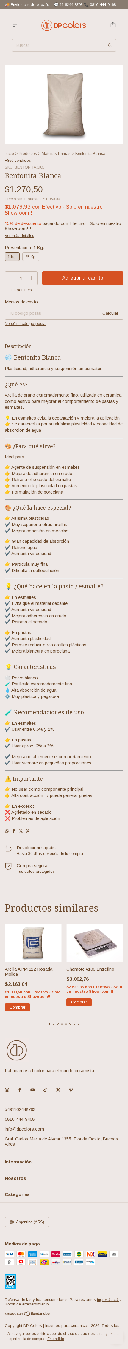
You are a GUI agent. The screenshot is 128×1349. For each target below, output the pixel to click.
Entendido (55, 1339)
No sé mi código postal (25, 323)
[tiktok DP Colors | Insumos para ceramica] (45, 1089)
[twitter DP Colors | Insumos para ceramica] (58, 1089)
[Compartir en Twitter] (20, 831)
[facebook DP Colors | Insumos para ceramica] (20, 1089)
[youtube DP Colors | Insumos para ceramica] (32, 1089)
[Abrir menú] (15, 25)
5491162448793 (20, 1109)
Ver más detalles (19, 235)
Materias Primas (56, 153)
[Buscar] (110, 45)
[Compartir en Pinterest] (27, 831)
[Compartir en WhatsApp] (7, 831)
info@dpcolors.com (24, 1128)
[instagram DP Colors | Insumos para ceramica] (7, 1089)
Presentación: (24, 247)
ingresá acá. (108, 1299)
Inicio (9, 153)
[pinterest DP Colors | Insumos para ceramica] (71, 1089)
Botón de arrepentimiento (27, 1304)
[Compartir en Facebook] (14, 831)
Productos (28, 153)
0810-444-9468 (20, 1119)
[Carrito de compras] (113, 25)
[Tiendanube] (28, 1315)
